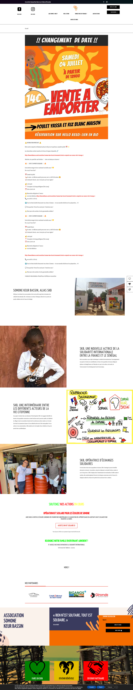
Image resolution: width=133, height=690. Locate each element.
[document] (66, 177)
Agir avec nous (96, 13)
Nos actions (66, 13)
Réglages (110, 687)
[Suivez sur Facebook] (104, 2)
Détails (79, 688)
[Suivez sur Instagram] (107, 2)
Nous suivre (19, 14)
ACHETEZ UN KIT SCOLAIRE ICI (66, 526)
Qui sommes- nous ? (53, 13)
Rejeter (100, 687)
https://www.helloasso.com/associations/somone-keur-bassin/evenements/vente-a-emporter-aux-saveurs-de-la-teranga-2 (54, 155)
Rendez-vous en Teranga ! (81, 13)
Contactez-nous (74, 19)
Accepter (91, 687)
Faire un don (113, 12)
